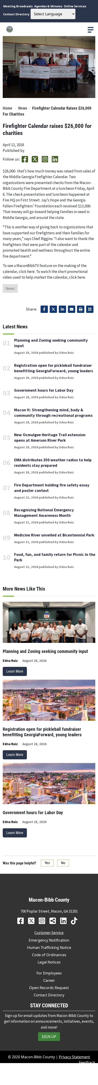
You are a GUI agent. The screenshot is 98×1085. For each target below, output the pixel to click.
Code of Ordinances (49, 954)
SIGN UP (49, 1036)
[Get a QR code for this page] (89, 309)
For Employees (49, 973)
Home (7, 108)
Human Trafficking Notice (49, 947)
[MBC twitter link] (33, 921)
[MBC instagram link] (44, 921)
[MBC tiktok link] (76, 921)
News (22, 108)
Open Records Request (49, 987)
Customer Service (49, 932)
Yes (47, 863)
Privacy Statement (74, 1056)
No (63, 863)
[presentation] (90, 30)
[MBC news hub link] (54, 921)
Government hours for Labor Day (43, 390)
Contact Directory (49, 995)
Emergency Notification (49, 940)
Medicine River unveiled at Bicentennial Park (54, 535)
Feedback (87, 1062)
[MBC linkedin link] (65, 921)
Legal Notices (49, 962)
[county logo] (49, 29)
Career (49, 980)
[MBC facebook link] (22, 921)
